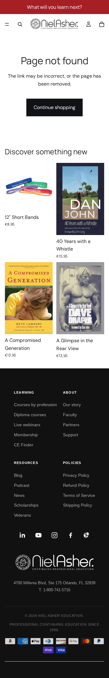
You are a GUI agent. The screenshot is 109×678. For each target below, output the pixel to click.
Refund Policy (76, 485)
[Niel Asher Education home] (54, 562)
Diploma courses (30, 414)
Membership (26, 434)
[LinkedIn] (22, 535)
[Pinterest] (86, 535)
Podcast (21, 485)
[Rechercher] (20, 24)
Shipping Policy (77, 505)
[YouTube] (38, 535)
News (19, 495)
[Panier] (101, 24)
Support (70, 434)
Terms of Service (79, 495)
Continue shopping (54, 107)
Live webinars (27, 424)
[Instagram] (54, 535)
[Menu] (7, 24)
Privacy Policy (76, 475)
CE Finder (23, 444)
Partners (71, 424)
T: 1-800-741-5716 (54, 590)
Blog (18, 475)
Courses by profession (35, 404)
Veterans (22, 515)
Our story (72, 404)
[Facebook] (70, 535)
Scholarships (26, 505)
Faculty (70, 414)
